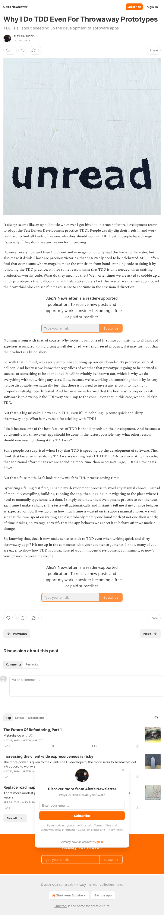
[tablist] (21, 664)
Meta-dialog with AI (17, 735)
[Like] (6, 776)
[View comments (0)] (22, 50)
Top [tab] (8, 718)
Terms (92, 885)
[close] (123, 770)
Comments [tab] (13, 664)
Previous (20, 634)
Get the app (103, 895)
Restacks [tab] (31, 664)
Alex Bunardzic (24, 36)
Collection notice (111, 885)
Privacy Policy (114, 830)
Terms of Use (102, 825)
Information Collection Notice (81, 830)
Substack (60, 906)
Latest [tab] (19, 718)
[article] (82, 738)
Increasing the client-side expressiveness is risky (48, 756)
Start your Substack (70, 895)
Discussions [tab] (36, 718)
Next (147, 634)
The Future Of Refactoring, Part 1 (32, 730)
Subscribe (134, 7)
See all (12, 818)
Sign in (152, 7)
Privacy (81, 885)
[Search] (156, 718)
